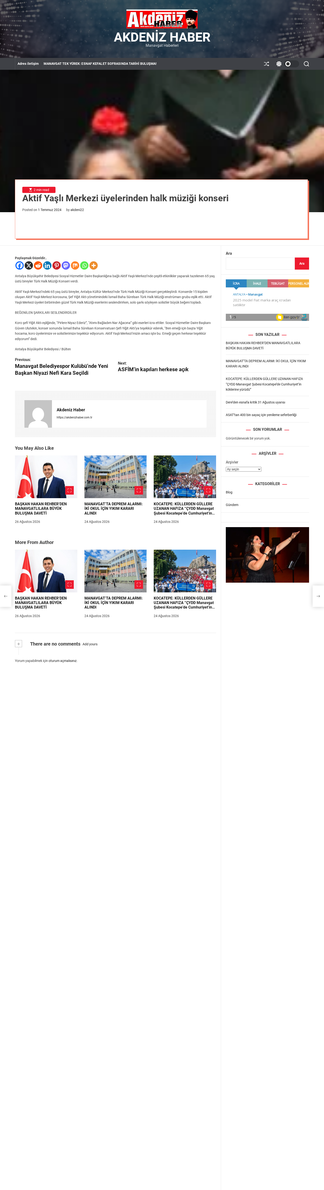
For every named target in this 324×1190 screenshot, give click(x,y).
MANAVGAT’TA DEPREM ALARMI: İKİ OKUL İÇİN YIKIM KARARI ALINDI (113, 508)
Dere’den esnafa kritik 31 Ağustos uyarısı (255, 402)
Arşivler (232, 462)
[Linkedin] (47, 265)
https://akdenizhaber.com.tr (74, 417)
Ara (229, 253)
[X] (29, 265)
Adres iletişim (28, 64)
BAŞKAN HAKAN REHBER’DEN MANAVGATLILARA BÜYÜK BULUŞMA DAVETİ (41, 508)
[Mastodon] (66, 265)
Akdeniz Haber (162, 37)
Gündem (232, 505)
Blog (229, 492)
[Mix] (75, 265)
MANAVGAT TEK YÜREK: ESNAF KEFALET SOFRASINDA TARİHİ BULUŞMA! (100, 64)
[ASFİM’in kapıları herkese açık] (318, 596)
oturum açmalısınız (63, 661)
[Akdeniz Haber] (38, 414)
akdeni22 (77, 210)
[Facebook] (19, 265)
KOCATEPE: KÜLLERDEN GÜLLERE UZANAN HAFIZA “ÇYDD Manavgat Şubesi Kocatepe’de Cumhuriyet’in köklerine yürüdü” (184, 511)
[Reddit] (38, 265)
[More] (93, 265)
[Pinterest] (56, 265)
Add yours (90, 644)
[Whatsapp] (84, 265)
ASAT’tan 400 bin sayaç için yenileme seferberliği (261, 415)
